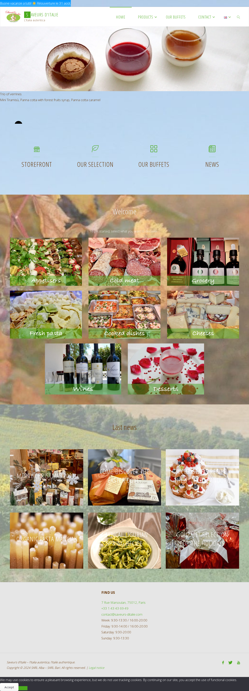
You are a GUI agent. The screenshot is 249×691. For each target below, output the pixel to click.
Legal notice (96, 668)
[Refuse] (22, 688)
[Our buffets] (153, 150)
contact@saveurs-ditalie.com (121, 614)
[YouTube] (238, 663)
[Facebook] (223, 663)
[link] (238, 16)
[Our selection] (95, 150)
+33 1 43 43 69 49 (114, 608)
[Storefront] (36, 150)
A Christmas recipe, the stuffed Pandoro (202, 475)
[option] (124, 86)
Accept (9, 687)
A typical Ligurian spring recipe (124, 539)
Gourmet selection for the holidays (202, 539)
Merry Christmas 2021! (47, 475)
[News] (212, 150)
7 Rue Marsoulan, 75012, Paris (123, 602)
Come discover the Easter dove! (125, 475)
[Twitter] (230, 663)
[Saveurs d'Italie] (13, 16)
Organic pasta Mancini (46, 538)
